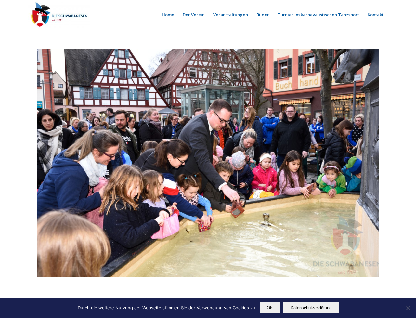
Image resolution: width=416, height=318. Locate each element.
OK (270, 307)
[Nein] (408, 308)
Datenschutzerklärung (311, 307)
